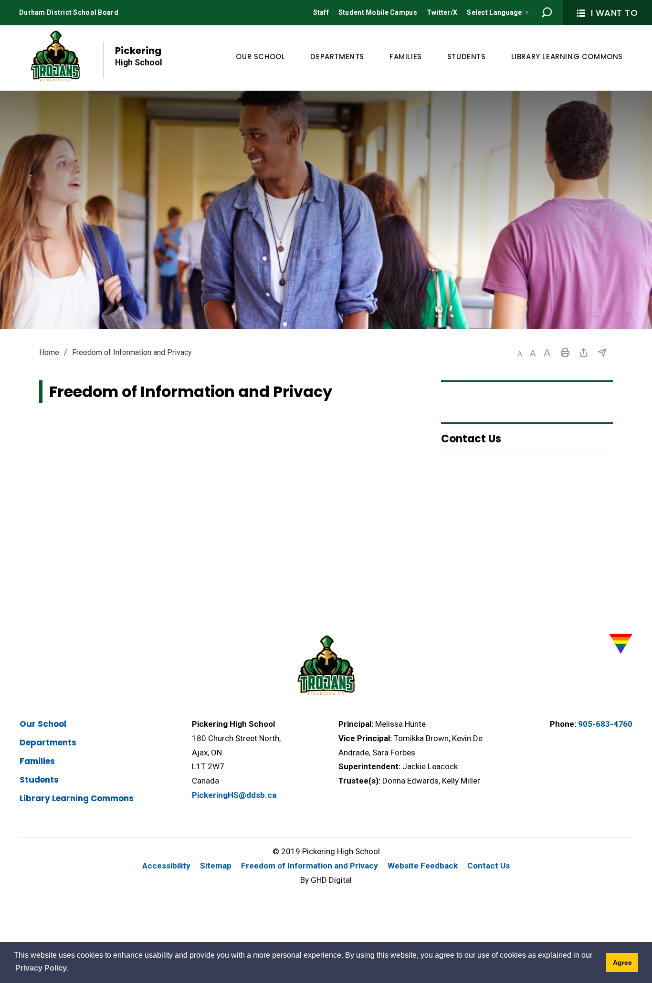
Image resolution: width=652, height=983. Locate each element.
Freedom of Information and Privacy (309, 865)
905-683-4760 (605, 724)
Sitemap (215, 865)
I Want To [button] (614, 13)
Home (49, 352)
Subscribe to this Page (602, 352)
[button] (519, 353)
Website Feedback (423, 865)
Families (37, 761)
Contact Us (488, 865)
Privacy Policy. (41, 968)
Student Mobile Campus (377, 12)
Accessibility (166, 865)
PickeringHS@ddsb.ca (234, 795)
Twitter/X (442, 12)
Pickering (138, 55)
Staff (321, 12)
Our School (43, 724)
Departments (48, 742)
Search (547, 12)
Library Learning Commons (77, 798)
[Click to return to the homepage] (55, 57)
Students (39, 779)
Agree (622, 962)
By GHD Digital (326, 880)
